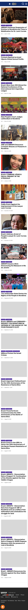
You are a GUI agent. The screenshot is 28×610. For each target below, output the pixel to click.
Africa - (20, 600)
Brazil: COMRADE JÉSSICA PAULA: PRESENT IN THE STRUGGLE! (11, 176)
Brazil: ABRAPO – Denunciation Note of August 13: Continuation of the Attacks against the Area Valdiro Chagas (13, 477)
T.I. (1, 516)
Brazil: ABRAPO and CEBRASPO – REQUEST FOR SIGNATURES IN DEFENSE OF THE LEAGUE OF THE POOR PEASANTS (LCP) (14, 324)
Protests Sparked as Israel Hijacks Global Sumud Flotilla (12, 58)
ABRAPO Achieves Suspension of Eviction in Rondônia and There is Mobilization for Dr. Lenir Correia (14, 29)
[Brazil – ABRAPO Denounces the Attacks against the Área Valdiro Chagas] (14, 559)
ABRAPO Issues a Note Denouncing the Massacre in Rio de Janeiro (13, 266)
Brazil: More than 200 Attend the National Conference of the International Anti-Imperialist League (13, 88)
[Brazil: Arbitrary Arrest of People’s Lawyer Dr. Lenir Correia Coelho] (14, 222)
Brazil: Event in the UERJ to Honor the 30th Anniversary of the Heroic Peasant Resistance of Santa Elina (14, 445)
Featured (3, 25)
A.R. (2, 33)
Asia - (16, 600)
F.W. (2, 61)
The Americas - (11, 600)
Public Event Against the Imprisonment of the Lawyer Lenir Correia (12, 206)
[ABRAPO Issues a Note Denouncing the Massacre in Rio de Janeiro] (14, 252)
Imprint (17, 594)
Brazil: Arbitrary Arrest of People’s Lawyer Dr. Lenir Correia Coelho (13, 236)
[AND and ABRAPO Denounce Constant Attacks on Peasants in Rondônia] (14, 133)
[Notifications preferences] (3, 607)
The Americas (9, 25)
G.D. (2, 93)
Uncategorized (16, 351)
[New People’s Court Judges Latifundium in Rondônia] (14, 105)
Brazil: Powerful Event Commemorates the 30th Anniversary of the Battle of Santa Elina (11, 413)
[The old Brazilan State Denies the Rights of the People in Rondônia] (14, 282)
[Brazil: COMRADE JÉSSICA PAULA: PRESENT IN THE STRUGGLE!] (14, 162)
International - (4, 600)
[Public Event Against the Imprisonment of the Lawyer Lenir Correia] (14, 192)
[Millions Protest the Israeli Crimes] (14, 341)
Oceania (3, 602)
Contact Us (15, 597)
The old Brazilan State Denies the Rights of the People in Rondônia (14, 294)
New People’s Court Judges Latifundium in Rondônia (11, 118)
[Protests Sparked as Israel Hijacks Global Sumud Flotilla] (14, 45)
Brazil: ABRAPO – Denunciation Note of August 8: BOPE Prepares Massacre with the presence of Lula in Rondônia (13, 542)
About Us (7, 597)
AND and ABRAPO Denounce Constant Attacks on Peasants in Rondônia (13, 146)
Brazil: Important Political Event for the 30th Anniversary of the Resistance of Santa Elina (13, 383)
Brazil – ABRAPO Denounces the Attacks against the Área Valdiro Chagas (13, 573)
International (9, 55)
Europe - (24, 600)
